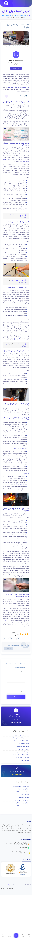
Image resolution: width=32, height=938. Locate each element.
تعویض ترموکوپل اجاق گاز (23, 749)
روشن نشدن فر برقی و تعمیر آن (22, 757)
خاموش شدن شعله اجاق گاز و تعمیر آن (20, 738)
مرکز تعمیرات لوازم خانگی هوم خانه (18, 87)
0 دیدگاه (16, 45)
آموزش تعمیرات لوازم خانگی (20, 15)
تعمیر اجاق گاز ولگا (25, 794)
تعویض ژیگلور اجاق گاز (24, 743)
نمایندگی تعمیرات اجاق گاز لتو (22, 806)
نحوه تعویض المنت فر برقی (23, 752)
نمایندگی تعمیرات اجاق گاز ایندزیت (21, 800)
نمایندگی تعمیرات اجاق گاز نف (22, 789)
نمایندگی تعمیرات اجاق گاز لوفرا (22, 792)
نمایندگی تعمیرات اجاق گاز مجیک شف (21, 786)
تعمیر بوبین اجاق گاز (25, 760)
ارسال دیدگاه (8, 649)
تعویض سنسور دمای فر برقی (23, 746)
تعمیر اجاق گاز (16, 339)
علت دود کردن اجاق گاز (21, 484)
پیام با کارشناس (16, 68)
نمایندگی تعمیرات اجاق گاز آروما (22, 803)
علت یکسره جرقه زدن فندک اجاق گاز (21, 754)
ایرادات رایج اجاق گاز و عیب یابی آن (21, 741)
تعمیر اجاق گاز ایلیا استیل (24, 797)
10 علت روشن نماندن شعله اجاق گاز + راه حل (19, 735)
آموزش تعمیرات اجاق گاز (22, 45)
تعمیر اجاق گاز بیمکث (21, 283)
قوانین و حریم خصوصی (7, 888)
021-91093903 (16, 722)
